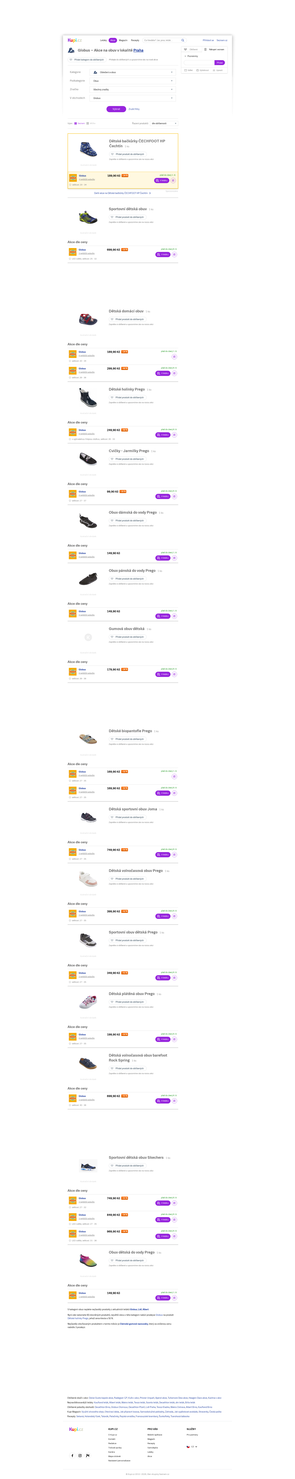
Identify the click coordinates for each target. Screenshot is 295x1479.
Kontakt (111, 1439)
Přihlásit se (208, 40)
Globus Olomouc (119, 1407)
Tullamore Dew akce (178, 1398)
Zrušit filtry (134, 109)
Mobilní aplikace (155, 1435)
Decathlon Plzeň (137, 1407)
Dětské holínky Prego (78, 1318)
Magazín (123, 40)
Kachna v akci (214, 1398)
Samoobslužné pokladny (152, 1412)
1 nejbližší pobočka (87, 1297)
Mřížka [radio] (92, 123)
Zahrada (169, 1412)
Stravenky (203, 1412)
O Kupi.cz (112, 1435)
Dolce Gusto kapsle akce (101, 1398)
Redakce (112, 1443)
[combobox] (164, 123)
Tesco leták (139, 1402)
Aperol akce (161, 1398)
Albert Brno (191, 1407)
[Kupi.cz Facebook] (72, 1456)
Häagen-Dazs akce (198, 1398)
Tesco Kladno (163, 1407)
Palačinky (114, 1416)
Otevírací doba (112, 1412)
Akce (112, 40)
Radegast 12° (120, 1398)
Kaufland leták (101, 1402)
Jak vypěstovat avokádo (186, 1412)
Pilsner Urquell (147, 1398)
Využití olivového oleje (93, 1412)
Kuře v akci (133, 1398)
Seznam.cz (222, 40)
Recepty (135, 40)
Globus (159, 1315)
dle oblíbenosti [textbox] (159, 123)
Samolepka (153, 1448)
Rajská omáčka (127, 1416)
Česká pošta (215, 1412)
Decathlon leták (167, 1402)
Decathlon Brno (102, 1407)
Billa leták (190, 1402)
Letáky (103, 40)
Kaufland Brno (205, 1407)
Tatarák (104, 1416)
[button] (133, 72)
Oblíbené (194, 49)
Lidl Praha (151, 1407)
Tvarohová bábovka (180, 1416)
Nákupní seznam (216, 49)
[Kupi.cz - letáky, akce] (75, 40)
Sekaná (80, 1416)
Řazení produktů (140, 123)
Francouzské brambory (147, 1416)
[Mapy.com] (88, 1456)
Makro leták (127, 1402)
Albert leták (115, 1402)
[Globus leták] (73, 178)
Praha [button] (138, 50)
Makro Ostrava (178, 1407)
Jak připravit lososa (129, 1412)
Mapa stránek (114, 1456)
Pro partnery (192, 1435)
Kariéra (111, 1452)
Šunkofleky (164, 1416)
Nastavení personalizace (119, 1460)
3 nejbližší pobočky (87, 253)
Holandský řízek (92, 1416)
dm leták (180, 1402)
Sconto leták (152, 1402)
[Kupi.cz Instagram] (80, 1456)
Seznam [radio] (81, 123)
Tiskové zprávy (115, 1448)
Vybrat (116, 109)
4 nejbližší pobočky (87, 179)
